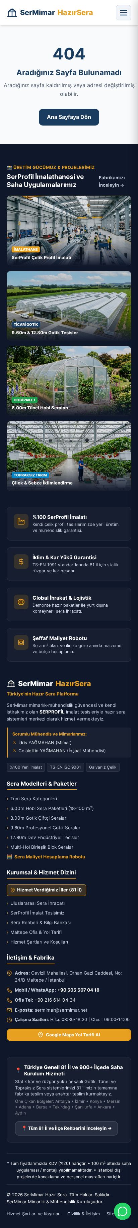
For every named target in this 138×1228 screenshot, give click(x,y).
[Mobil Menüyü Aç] (123, 12)
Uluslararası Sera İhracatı (36, 903)
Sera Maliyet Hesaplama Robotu (46, 856)
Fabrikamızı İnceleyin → (112, 181)
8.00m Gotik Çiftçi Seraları (37, 818)
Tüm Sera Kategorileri (32, 798)
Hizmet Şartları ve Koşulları (37, 942)
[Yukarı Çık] (15, 1219)
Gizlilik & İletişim (83, 1213)
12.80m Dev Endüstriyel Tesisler (43, 837)
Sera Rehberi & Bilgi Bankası (39, 922)
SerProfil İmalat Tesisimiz (35, 912)
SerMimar (56, 12)
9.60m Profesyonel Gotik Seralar (43, 827)
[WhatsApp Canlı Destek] (122, 1211)
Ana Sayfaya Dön (69, 117)
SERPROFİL (52, 711)
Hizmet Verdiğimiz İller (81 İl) (49, 889)
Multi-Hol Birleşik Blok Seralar (40, 847)
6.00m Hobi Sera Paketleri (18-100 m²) (50, 808)
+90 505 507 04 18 (78, 990)
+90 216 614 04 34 (55, 1000)
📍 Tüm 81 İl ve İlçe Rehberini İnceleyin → (66, 1128)
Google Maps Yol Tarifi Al (73, 1034)
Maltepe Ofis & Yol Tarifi (34, 932)
